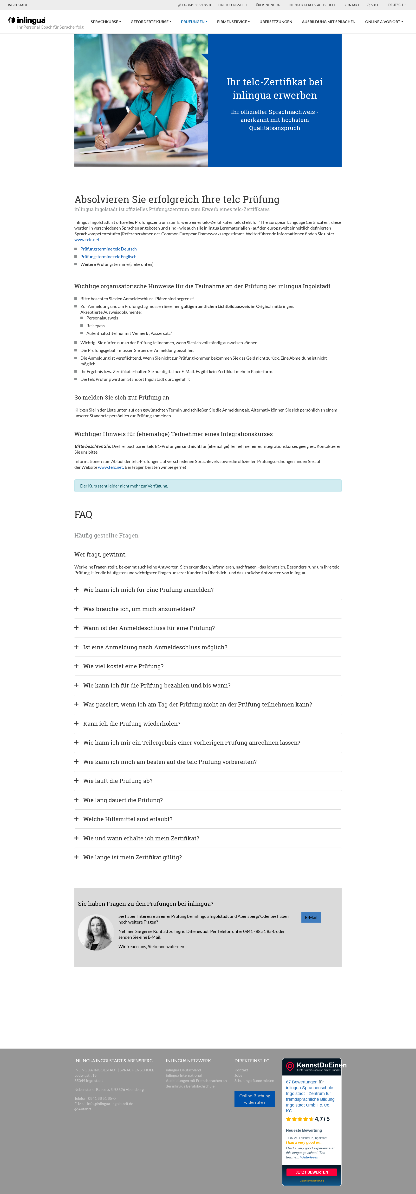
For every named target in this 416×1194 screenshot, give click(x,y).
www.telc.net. (111, 467)
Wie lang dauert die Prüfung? (123, 800)
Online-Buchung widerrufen (254, 1099)
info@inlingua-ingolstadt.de (110, 1103)
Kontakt (351, 5)
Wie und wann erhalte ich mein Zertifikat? (141, 838)
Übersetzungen (276, 21)
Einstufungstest (232, 5)
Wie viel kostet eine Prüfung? (123, 666)
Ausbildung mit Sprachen (329, 21)
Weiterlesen (309, 1157)
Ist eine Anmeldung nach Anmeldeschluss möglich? (155, 647)
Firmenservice (232, 21)
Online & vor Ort (382, 21)
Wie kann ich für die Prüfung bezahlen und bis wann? (156, 685)
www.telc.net (86, 239)
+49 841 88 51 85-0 (197, 5)
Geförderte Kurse (150, 21)
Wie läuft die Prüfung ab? (117, 781)
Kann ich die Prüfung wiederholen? (131, 723)
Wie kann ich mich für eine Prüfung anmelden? (148, 590)
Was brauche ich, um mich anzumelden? (139, 609)
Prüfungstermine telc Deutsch (108, 248)
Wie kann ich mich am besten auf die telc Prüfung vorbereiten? (170, 762)
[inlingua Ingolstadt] (27, 20)
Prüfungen (196, 21)
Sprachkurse (104, 21)
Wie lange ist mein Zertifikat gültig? (132, 857)
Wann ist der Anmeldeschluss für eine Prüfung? (149, 628)
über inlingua (268, 5)
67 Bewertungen (302, 1082)
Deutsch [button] (395, 5)
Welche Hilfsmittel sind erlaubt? (127, 819)
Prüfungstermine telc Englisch (108, 256)
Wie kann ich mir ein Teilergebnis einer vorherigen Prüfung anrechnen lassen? (191, 742)
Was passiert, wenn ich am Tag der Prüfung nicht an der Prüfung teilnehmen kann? (197, 704)
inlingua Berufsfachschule (312, 5)
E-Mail (311, 917)
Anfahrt (84, 1108)
